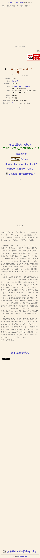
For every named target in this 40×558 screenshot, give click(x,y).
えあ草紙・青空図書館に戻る (22, 174)
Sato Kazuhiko (22, 556)
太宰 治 (14, 81)
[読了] (6, 69)
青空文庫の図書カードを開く (20, 169)
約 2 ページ (15, 103)
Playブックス (31, 164)
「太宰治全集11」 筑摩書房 (21, 86)
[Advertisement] (20, 27)
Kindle (8, 164)
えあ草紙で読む (20, 144)
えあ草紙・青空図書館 (15, 2)
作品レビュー (24, 159)
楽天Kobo (18, 164)
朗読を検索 (21, 154)
